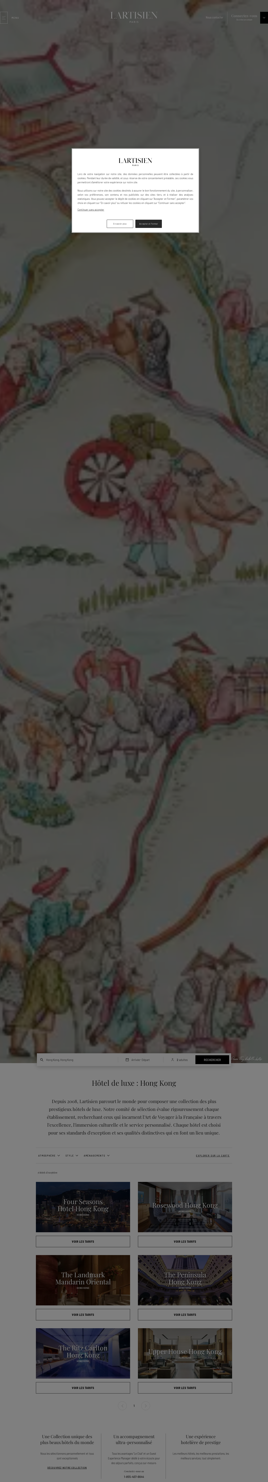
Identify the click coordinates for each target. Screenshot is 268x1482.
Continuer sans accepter (90, 209)
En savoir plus (120, 223)
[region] (135, 190)
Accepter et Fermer (148, 223)
